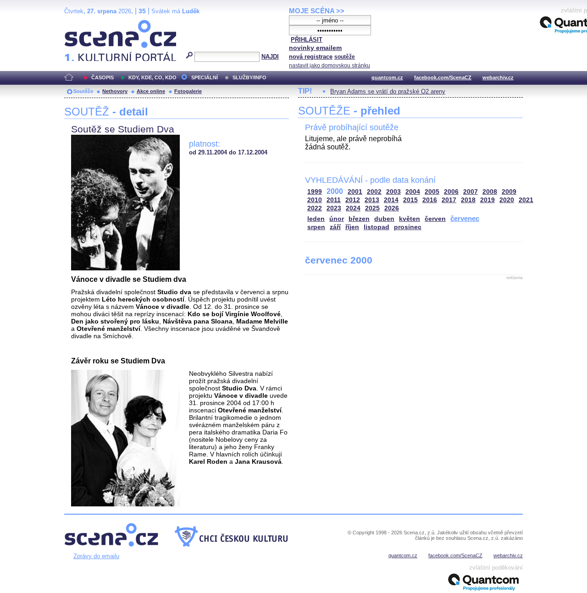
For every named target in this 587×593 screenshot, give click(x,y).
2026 (391, 208)
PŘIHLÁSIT (306, 39)
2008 (489, 191)
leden (316, 218)
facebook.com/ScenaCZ (442, 77)
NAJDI (270, 56)
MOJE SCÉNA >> (316, 11)
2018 (468, 200)
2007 (470, 191)
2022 (314, 208)
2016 (429, 200)
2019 (487, 200)
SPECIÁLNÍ (204, 77)
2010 (314, 200)
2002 (374, 191)
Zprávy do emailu (96, 556)
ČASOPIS (102, 77)
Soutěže (83, 91)
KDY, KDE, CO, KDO (152, 77)
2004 (412, 191)
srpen (316, 227)
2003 (393, 191)
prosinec (407, 227)
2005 (432, 191)
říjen (352, 227)
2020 (506, 200)
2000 (335, 191)
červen (435, 218)
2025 (372, 208)
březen (359, 218)
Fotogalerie (188, 91)
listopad (376, 227)
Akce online (151, 91)
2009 (509, 191)
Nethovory (114, 91)
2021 (526, 200)
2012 (352, 200)
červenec (464, 218)
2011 (334, 200)
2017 (449, 200)
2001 (355, 191)
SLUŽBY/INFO (249, 77)
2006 (451, 191)
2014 (391, 200)
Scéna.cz (80, 23)
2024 (353, 208)
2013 (372, 200)
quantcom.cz (387, 77)
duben (384, 218)
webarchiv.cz (498, 77)
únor (336, 218)
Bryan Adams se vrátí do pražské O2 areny (387, 91)
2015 (410, 200)
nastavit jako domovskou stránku (329, 65)
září (335, 227)
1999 (314, 191)
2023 (334, 208)
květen (409, 218)
